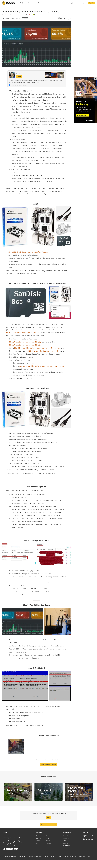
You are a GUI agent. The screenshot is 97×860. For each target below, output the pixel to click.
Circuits (12, 15)
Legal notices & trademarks (85, 856)
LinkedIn (19, 85)
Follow (19, 76)
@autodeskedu (89, 839)
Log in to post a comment (48, 825)
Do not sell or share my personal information (63, 856)
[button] (69, 18)
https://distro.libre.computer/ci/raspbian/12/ (25, 345)
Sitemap (65, 843)
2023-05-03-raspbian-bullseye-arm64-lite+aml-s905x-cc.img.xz (37, 348)
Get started (66, 838)
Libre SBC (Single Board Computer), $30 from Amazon (28, 252)
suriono (6, 15)
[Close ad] (95, 78)
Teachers (38, 3)
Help (64, 841)
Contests (30, 3)
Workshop (38, 838)
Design (38, 841)
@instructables (89, 836)
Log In (84, 3)
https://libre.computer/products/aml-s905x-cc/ (23, 333)
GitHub (25, 85)
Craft (37, 843)
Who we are (66, 845)
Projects (22, 3)
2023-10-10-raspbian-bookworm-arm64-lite (43, 351)
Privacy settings (45, 856)
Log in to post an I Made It (48, 764)
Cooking (48, 836)
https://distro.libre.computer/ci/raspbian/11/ (25, 342)
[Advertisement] (85, 100)
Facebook (13, 85)
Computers (19, 15)
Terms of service (22, 856)
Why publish (66, 836)
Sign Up (91, 3)
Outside (48, 841)
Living (47, 838)
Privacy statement (33, 856)
